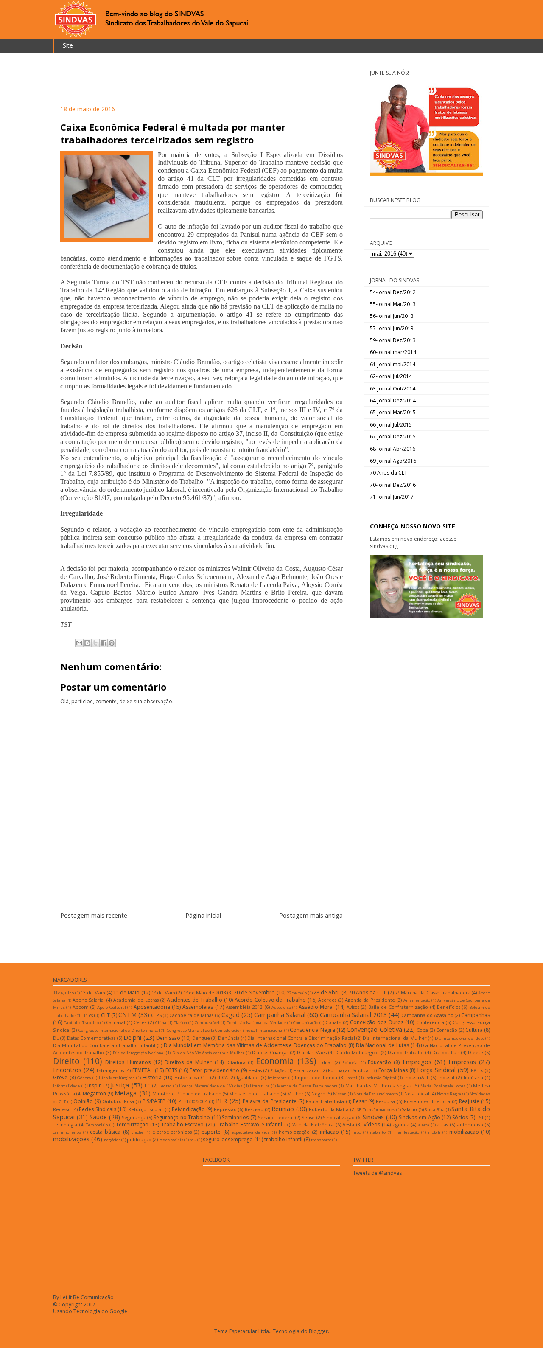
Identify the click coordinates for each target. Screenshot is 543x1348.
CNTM (127, 1015)
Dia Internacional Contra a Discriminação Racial (301, 1038)
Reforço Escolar (146, 1109)
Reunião (283, 1109)
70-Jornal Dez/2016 (393, 485)
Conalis (333, 1022)
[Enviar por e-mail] (79, 643)
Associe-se (281, 1007)
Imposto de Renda (316, 1077)
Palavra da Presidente (270, 1101)
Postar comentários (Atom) (211, 941)
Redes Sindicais (97, 1109)
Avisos (353, 1007)
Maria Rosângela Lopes (442, 1086)
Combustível (207, 1022)
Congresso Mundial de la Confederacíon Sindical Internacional (225, 1030)
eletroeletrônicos (172, 1132)
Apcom (81, 1007)
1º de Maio (163, 992)
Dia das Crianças (270, 1052)
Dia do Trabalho (406, 1052)
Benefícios (448, 1007)
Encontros (67, 1070)
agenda (401, 1124)
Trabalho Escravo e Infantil (250, 1124)
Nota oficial (416, 1093)
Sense (308, 1117)
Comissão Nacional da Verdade (256, 1022)
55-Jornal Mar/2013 (393, 304)
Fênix (477, 1070)
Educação (379, 1062)
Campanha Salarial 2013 (353, 1015)
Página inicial (203, 915)
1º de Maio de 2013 (204, 992)
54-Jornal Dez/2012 (393, 292)
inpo (357, 1132)
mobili (434, 1132)
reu (193, 1140)
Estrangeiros (110, 1070)
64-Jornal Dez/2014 (393, 400)
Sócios (460, 1117)
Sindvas (373, 1117)
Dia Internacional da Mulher (394, 1038)
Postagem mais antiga (311, 915)
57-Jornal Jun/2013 (392, 328)
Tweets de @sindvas (377, 1173)
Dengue (201, 1038)
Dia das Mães (311, 1052)
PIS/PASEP (154, 1101)
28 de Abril (326, 992)
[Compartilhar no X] (95, 643)
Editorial (350, 1062)
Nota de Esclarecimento (375, 1094)
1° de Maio (126, 992)
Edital (325, 1062)
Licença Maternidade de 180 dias (210, 1086)
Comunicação (305, 1022)
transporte (321, 1140)
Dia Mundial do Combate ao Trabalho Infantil (104, 1045)
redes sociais (171, 1140)
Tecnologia (65, 1124)
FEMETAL (142, 1070)
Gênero (84, 1078)
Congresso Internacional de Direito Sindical (119, 1030)
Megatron (94, 1093)
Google (118, 1311)
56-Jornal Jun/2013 (392, 316)
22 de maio (297, 993)
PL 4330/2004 (192, 1101)
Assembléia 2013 (244, 1007)
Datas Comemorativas (91, 1038)
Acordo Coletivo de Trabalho (270, 999)
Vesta (348, 1124)
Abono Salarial (89, 1000)
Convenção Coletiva (374, 1029)
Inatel (351, 1078)
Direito (66, 1061)
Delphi (132, 1037)
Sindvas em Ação (419, 1117)
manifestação (406, 1132)
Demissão (168, 1038)
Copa (422, 1030)
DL (56, 1038)
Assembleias (197, 1007)
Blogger (318, 1331)
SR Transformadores (376, 1109)
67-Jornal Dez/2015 (393, 436)
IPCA (223, 1077)
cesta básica (105, 1131)
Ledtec (165, 1086)
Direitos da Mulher (188, 1062)
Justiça (120, 1085)
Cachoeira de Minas (191, 1015)
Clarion (180, 1022)
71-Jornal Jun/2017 (392, 496)
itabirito (378, 1132)
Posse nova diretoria (427, 1101)
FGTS (171, 1070)
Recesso (62, 1109)
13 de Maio (93, 992)
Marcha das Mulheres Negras (378, 1085)
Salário (409, 1109)
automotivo (470, 1124)
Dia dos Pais (445, 1052)
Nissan (340, 1094)
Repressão (225, 1109)
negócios (112, 1140)
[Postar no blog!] (87, 643)
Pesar (360, 1101)
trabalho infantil (283, 1139)
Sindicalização (339, 1117)
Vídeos (372, 1124)
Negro (318, 1093)
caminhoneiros (67, 1132)
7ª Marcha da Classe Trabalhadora (432, 992)
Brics (87, 1015)
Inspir (94, 1085)
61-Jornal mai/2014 (392, 364)
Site (68, 45)
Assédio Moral (316, 1007)
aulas (442, 1124)
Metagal (126, 1093)
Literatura (259, 1086)
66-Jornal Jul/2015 (391, 424)
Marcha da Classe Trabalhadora (307, 1086)
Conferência (430, 1022)
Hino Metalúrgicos (117, 1078)
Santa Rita (435, 1109)
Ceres (140, 1022)
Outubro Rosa (118, 1101)
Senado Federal (276, 1117)
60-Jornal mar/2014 (393, 352)
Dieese (475, 1052)
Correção (446, 1030)
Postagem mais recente (93, 915)
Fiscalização (307, 1070)
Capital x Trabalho (81, 1022)
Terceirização (132, 1124)
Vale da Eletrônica (313, 1124)
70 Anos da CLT (388, 472)
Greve (60, 1077)
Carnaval (115, 1022)
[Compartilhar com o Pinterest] (111, 643)
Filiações (278, 1070)
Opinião (83, 1101)
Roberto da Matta (329, 1109)
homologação (294, 1132)
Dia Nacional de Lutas (382, 1045)
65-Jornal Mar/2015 (393, 412)
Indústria (473, 1077)
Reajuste (469, 1101)
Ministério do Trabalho (254, 1093)
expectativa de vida (251, 1132)
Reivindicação (188, 1109)
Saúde (98, 1117)
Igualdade (248, 1077)
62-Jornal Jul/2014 (391, 376)
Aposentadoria (152, 1007)
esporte (211, 1131)
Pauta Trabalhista (325, 1101)
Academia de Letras (136, 1000)
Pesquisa (385, 1101)
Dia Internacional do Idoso (459, 1038)
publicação (139, 1139)
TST (480, 1117)
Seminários (235, 1117)
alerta (423, 1125)
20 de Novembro (254, 992)
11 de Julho (63, 993)
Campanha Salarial (279, 1015)
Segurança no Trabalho (182, 1117)
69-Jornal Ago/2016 (393, 460)
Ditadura (236, 1062)
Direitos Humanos (127, 1062)
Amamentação (416, 1000)
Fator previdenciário (214, 1070)
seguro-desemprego (228, 1139)
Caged (230, 1015)
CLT (105, 1015)
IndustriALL (416, 1077)
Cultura (474, 1029)
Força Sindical (436, 1070)
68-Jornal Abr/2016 (392, 448)
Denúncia (229, 1038)
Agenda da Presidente (370, 1000)
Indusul (446, 1077)
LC (147, 1085)
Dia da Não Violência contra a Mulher (208, 1053)
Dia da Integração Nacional (139, 1053)
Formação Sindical (349, 1070)
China (160, 1022)
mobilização (464, 1131)
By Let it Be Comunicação (83, 1297)
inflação (329, 1131)
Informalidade (66, 1086)
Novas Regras (450, 1094)
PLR (221, 1101)
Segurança (134, 1117)
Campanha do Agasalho (427, 1015)
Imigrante (277, 1078)
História (152, 1077)
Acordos (327, 1000)
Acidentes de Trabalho (194, 999)
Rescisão (254, 1109)
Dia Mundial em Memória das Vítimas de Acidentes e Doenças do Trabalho (255, 1045)
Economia (275, 1061)
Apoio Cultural (111, 1007)
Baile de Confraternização (398, 1007)
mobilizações (71, 1139)
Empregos (417, 1062)
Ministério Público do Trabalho (186, 1093)
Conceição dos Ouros (376, 1022)
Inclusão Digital (381, 1078)
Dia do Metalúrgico (357, 1052)
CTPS (156, 1015)
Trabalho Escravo (182, 1124)
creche (137, 1132)
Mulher (295, 1093)
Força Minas (393, 1070)
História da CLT (191, 1077)
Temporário (97, 1125)
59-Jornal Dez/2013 (393, 340)
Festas (255, 1070)
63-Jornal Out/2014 (392, 388)
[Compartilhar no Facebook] (103, 643)
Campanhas (475, 1015)
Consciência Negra (312, 1029)
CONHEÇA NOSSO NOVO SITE (412, 526)
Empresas (462, 1062)
